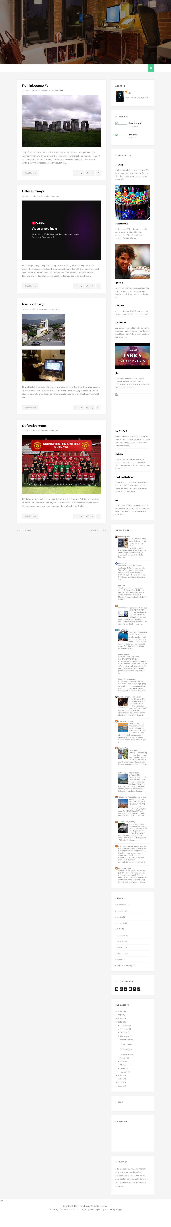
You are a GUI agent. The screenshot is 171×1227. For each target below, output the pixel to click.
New (117, 373)
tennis (120, 947)
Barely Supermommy (126, 679)
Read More (29, 173)
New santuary (32, 304)
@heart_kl (122, 563)
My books (121, 923)
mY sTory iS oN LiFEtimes (128, 773)
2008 (120, 1086)
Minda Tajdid (123, 654)
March (122, 1068)
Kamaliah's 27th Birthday (135, 751)
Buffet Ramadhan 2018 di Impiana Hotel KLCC (138, 700)
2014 (120, 1015)
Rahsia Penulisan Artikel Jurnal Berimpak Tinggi (138, 540)
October (123, 1032)
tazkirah (120, 941)
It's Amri (121, 585)
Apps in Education (125, 721)
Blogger (119, 1209)
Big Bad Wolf (121, 431)
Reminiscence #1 (35, 86)
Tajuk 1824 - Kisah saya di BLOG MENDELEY (138, 609)
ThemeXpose (65, 1209)
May (122, 1065)
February (123, 1072)
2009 (120, 1082)
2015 (120, 1011)
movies (120, 917)
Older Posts (97, 530)
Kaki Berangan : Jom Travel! (129, 697)
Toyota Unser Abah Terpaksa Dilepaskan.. (137, 825)
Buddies (119, 454)
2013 (120, 1018)
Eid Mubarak (120, 323)
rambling (120, 935)
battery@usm (124, 536)
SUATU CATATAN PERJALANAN (132, 797)
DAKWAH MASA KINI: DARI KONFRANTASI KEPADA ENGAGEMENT (129, 659)
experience (122, 905)
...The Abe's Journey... (127, 822)
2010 (120, 1079)
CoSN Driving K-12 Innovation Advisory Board (136, 725)
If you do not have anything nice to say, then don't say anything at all (132, 847)
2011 (120, 1075)
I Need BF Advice (125, 681)
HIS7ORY (119, 283)
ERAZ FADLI (123, 630)
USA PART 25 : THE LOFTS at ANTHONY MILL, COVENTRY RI (137, 801)
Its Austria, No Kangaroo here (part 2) (138, 776)
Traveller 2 (134, 135)
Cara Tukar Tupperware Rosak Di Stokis (138, 633)
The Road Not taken (124, 477)
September (124, 1036)
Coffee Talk (123, 748)
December (124, 1025)
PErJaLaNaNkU (124, 868)
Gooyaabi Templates (93, 1209)
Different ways (33, 191)
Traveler (119, 165)
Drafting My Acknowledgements (131, 851)
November (124, 1029)
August (123, 1058)
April (117, 500)
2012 (120, 1022)
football (120, 911)
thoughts (121, 953)
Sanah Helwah (135, 123)
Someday (119, 306)
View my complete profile (136, 97)
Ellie (129, 93)
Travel (61, 91)
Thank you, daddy (125, 588)
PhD (119, 929)
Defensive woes (34, 426)
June (122, 1061)
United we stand (124, 965)
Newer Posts (26, 530)
